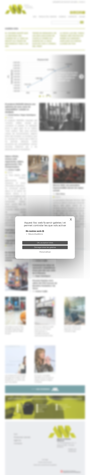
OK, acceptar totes (45, 243)
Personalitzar (45, 252)
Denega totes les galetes (45, 247)
